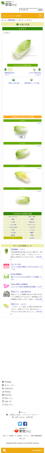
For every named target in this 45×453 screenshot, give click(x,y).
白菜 (13, 230)
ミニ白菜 (12, 232)
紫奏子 (32, 232)
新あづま (32, 222)
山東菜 (32, 219)
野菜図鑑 (8, 382)
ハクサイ (20, 20)
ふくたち (32, 230)
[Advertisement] (22, 100)
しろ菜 (13, 222)
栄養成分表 (9, 388)
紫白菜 (13, 235)
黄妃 (13, 219)
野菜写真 (11, 20)
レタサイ (38, 75)
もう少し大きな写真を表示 (22, 65)
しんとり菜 (13, 224)
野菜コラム (9, 398)
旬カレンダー (10, 385)
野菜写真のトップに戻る (32, 83)
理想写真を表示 (9, 73)
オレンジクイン (13, 216)
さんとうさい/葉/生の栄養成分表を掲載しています (26, 287)
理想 (32, 235)
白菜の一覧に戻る (14, 83)
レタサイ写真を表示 (35, 73)
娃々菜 (32, 238)
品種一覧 (8, 401)
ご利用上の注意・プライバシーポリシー (24, 414)
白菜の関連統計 (17, 274)
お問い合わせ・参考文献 (24, 417)
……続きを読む (38, 299)
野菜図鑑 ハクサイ (18, 249)
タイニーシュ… (32, 224)
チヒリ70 (32, 227)
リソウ (7, 75)
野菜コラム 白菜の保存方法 (21, 292)
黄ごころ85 (32, 216)
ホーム (3, 20)
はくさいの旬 (16, 264)
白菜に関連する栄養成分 (20, 284)
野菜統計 (8, 391)
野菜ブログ (9, 404)
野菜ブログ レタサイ (19, 304)
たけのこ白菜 (13, 227)
